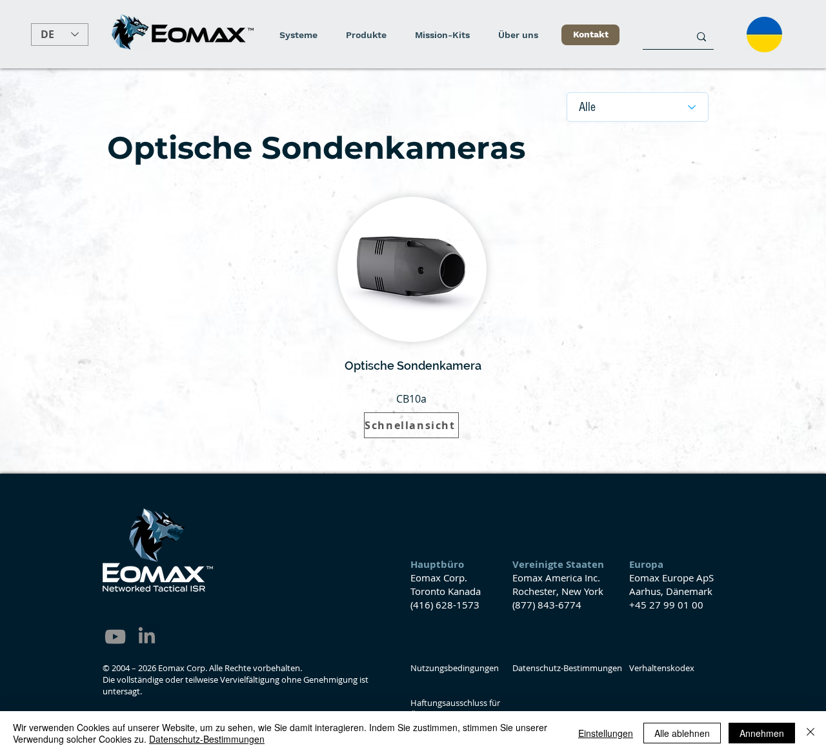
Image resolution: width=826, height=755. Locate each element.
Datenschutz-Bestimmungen (207, 738)
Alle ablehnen (682, 733)
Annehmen (762, 733)
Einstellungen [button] (605, 733)
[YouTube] (115, 636)
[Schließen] (810, 733)
